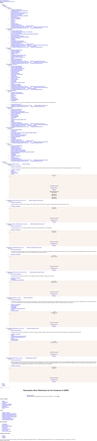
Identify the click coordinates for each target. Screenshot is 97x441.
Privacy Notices (5, 427)
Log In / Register (3, 0)
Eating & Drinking (5, 407)
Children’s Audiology (6, 412)
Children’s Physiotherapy (6, 417)
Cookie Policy (4, 428)
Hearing (3, 401)
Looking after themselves (6, 405)
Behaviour (4, 403)
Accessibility (4, 424)
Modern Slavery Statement (7, 426)
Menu (2, 2)
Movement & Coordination (7, 404)
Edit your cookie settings (6, 431)
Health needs (4, 406)
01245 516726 (54, 379)
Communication (5, 402)
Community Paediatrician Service (8, 418)
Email (54, 189)
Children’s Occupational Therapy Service (9, 415)
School (3, 408)
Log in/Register (5, 430)
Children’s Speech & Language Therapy (9, 416)
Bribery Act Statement (6, 429)
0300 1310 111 (54, 187)
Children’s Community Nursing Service (9, 413)
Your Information (5, 425)
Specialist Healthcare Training (7, 419)
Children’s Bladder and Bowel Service (9, 414)
